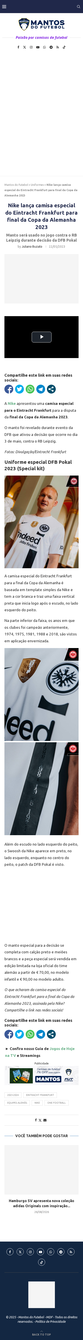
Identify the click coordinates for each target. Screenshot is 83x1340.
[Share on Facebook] (36, 1120)
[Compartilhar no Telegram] (40, 389)
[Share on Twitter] (40, 1120)
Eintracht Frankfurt (40, 1095)
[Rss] (57, 47)
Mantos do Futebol (16, 184)
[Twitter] (24, 47)
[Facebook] (18, 47)
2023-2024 (13, 1095)
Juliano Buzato (32, 246)
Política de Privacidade (50, 1321)
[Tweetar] (19, 389)
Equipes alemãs (17, 1102)
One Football (56, 1102)
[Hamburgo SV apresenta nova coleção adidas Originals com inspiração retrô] (41, 1170)
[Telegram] (51, 47)
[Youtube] (37, 47)
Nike (37, 1102)
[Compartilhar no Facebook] (8, 389)
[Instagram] (31, 47)
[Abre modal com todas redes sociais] (51, 389)
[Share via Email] (44, 1120)
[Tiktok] (64, 47)
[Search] (78, 6)
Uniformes (37, 184)
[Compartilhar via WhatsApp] (30, 389)
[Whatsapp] (44, 47)
